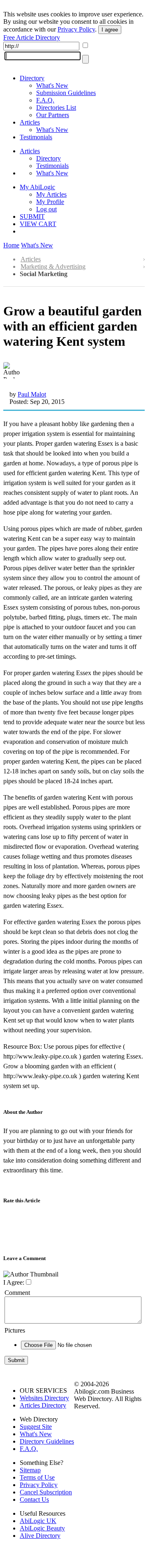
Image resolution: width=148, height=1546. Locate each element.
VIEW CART (38, 223)
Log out (46, 209)
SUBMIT (32, 216)
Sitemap (30, 1470)
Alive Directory (40, 1535)
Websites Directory (44, 1397)
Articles (30, 122)
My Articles (51, 194)
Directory (32, 78)
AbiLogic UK (38, 1520)
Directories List (56, 107)
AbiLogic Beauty (42, 1528)
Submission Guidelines (66, 92)
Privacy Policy (76, 29)
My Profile (50, 201)
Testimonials (36, 137)
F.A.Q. (45, 100)
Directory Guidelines (47, 1441)
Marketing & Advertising (53, 266)
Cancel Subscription (46, 1492)
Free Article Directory (31, 37)
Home (11, 245)
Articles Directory (43, 1405)
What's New (52, 85)
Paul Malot (32, 394)
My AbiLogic (37, 187)
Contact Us (34, 1499)
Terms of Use (37, 1477)
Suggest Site (36, 1426)
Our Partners (52, 114)
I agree (110, 30)
